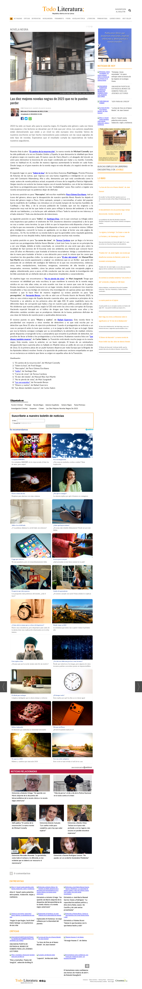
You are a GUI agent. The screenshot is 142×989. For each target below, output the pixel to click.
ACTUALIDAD (18, 18)
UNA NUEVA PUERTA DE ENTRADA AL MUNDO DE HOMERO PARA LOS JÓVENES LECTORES (21, 947)
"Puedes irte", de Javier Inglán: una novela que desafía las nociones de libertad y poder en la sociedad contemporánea (114, 257)
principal (28, 405)
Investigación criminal (19, 408)
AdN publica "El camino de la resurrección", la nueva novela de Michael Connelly (23, 825)
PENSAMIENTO (59, 18)
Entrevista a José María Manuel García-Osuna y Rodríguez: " (76, 903)
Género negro (66, 405)
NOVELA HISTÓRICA (78, 18)
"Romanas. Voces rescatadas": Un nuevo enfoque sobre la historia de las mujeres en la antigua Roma (121, 76)
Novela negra (38, 405)
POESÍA (68, 18)
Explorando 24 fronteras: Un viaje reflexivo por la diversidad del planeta (49, 921)
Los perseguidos (22, 382)
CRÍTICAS (27, 18)
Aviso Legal (111, 981)
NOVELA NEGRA (47, 18)
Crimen (41, 408)
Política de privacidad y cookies (98, 981)
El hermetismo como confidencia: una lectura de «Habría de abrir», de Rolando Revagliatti (76, 972)
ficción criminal (17, 405)
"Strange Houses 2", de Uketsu (75, 940)
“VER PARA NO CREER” (120, 101)
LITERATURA (91, 18)
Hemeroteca (110, 979)
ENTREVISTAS (36, 18)
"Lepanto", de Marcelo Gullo (47, 958)
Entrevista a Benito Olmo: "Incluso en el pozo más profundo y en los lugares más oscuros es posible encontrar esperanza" (79, 828)
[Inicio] (11, 18)
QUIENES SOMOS (115, 18)
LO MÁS (101, 178)
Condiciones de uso (26, 423)
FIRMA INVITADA (102, 18)
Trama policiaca (79, 405)
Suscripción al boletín (120, 10)
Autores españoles (52, 405)
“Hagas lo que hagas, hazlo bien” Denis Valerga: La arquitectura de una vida (22, 923)
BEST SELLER (127, 18)
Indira (17, 371)
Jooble (120, 169)
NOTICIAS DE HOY (106, 65)
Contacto (85, 979)
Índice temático (93, 979)
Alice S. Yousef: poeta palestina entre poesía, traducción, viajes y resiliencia (22, 894)
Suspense (33, 408)
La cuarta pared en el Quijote (108, 300)
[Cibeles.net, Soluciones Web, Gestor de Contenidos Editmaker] (121, 980)
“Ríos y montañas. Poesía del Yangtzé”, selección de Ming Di (21, 961)
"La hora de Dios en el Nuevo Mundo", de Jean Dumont (47, 943)
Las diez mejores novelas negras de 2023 (62, 408)
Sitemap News (102, 979)
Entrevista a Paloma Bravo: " (75, 923)
